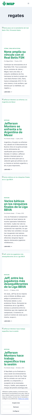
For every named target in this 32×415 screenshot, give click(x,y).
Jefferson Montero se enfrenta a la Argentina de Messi (13, 129)
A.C (7, 290)
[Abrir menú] (28, 3)
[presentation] (16, 36)
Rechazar (16, 407)
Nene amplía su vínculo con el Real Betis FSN (15, 54)
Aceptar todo (16, 403)
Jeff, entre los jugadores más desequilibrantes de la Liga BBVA (16, 282)
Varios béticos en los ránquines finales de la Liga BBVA (16, 205)
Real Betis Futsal (14, 48)
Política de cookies (23, 398)
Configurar (16, 411)
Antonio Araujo (10, 138)
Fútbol (6, 48)
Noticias (6, 120)
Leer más (8, 92)
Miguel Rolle (9, 61)
